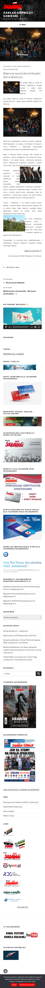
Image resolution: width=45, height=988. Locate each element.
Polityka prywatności (27, 985)
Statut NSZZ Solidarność (12, 807)
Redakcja (26, 66)
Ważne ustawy (8, 816)
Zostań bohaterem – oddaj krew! (15, 631)
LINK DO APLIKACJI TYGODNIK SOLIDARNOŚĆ (21, 790)
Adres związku (8, 811)
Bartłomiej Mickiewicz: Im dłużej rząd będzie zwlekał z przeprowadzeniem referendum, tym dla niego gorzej (22, 650)
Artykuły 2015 (13, 267)
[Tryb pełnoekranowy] (39, 327)
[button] (22, 318)
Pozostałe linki (22, 907)
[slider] (20, 327)
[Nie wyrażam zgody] (42, 981)
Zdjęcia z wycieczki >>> (33, 251)
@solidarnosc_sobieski (13, 354)
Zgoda (14, 985)
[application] (22, 318)
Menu (24, 24)
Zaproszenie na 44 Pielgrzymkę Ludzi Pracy (20, 636)
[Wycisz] (35, 327)
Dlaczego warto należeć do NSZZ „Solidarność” (21, 802)
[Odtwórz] (6, 327)
